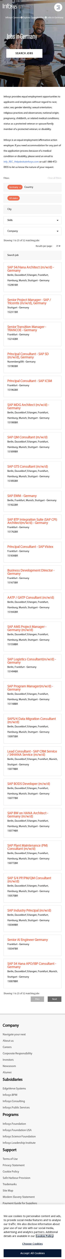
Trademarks (10, 1184)
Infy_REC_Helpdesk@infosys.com (21, 162)
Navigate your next (14, 1034)
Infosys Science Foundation (19, 1136)
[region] (32, 1231)
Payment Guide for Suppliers (20, 1203)
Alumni (7, 1072)
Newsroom (9, 1066)
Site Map (8, 1190)
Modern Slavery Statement (19, 1197)
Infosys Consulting (14, 1101)
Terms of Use (10, 1159)
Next (54, 999)
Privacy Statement (14, 1165)
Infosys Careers (13, 17)
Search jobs (24, 53)
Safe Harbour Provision (16, 1178)
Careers (7, 1047)
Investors (8, 1059)
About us (8, 1040)
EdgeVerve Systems (14, 1088)
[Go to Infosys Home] (10, 7)
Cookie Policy (11, 1171)
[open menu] (58, 7)
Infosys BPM (10, 1095)
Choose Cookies (32, 1243)
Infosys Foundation (14, 1124)
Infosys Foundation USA (17, 1130)
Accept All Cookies (32, 1253)
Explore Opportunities (34, 17)
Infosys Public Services (16, 1107)
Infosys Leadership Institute (19, 1143)
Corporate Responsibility (17, 1053)
